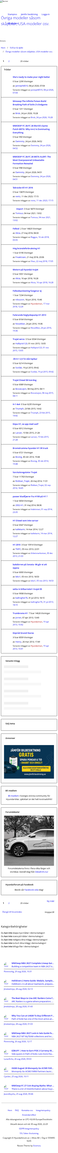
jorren (18, 617)
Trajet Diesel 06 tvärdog (24, 380)
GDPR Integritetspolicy (29, 1128)
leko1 (18, 576)
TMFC (18, 549)
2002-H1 (19, 505)
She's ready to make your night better (31, 76)
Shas (33, 261)
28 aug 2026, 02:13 (24, 989)
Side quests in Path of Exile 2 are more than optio (33, 1053)
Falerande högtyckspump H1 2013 (29, 314)
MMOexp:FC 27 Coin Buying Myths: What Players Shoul (33, 1085)
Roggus (34, 237)
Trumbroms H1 (20, 613)
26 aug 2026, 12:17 (23, 1041)
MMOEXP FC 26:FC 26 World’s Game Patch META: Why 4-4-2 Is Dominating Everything (31, 129)
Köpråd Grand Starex (23, 633)
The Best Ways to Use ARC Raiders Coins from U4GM (33, 998)
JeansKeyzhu (9, 1094)
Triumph (19, 408)
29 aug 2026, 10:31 (23, 971)
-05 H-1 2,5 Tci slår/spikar (25, 358)
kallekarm (20, 529)
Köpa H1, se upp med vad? (26, 424)
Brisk (17, 113)
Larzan (18, 432)
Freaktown (20, 257)
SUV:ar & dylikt (16, 47)
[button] (15, 59)
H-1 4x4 (16, 404)
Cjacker (7, 1076)
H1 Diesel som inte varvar (25, 520)
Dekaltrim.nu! (41, 871)
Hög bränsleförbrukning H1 (26, 248)
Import (19, 208)
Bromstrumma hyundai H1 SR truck (30, 448)
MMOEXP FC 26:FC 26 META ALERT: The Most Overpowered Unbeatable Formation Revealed (32, 160)
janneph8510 (21, 85)
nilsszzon (19, 299)
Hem (3, 47)
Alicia (17, 233)
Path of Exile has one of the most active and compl (33, 1018)
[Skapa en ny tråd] (54, 28)
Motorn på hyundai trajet (25, 269)
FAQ (17, 1110)
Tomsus (19, 213)
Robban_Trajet (22, 481)
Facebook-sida (31, 889)
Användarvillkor (29, 1114)
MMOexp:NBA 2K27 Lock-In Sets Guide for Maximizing (33, 1033)
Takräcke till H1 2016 (23, 187)
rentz (17, 196)
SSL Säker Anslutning (29, 1133)
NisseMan (20, 323)
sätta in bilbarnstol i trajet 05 (27, 589)
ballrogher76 (21, 597)
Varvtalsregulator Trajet (25, 472)
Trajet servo (19, 339)
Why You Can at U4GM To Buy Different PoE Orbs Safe (33, 1015)
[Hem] (10, 4)
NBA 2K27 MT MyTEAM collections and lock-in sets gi (33, 1036)
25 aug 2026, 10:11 (20, 1076)
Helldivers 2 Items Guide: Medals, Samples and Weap (33, 980)
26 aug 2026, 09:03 (22, 1059)
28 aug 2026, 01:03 (24, 1024)
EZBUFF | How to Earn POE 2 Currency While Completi (33, 1050)
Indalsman (35, 509)
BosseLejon (20, 388)
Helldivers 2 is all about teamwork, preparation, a (33, 983)
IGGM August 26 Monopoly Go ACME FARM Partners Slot (33, 1068)
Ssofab (18, 367)
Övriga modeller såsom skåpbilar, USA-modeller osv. (29, 51)
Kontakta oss (27, 1110)
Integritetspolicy (43, 1110)
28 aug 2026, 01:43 (24, 1006)
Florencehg (9, 971)
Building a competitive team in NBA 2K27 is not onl (33, 966)
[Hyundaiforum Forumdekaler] (29, 864)
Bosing (18, 456)
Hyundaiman (36, 303)
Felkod (16, 228)
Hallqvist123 (21, 343)
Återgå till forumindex (12, 911)
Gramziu (37, 1145)
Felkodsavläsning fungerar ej (27, 290)
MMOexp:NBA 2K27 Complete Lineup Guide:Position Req (33, 963)
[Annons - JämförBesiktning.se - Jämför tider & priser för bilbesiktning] (29, 777)
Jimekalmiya (9, 989)
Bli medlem (13, 23)
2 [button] (9, 61)
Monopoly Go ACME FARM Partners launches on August (33, 1071)
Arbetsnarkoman (38, 553)
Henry (18, 641)
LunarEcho (8, 1059)
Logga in (46, 14)
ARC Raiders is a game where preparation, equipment (33, 1001)
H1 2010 (16, 544)
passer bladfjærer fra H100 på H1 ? (30, 496)
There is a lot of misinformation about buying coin (33, 1088)
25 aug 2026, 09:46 (24, 1094)
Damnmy (19, 141)
